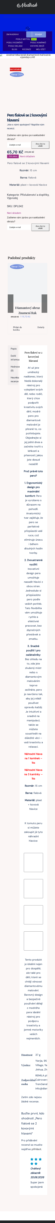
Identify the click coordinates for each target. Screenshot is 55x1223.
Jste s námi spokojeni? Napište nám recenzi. (25, 126)
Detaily (41, 327)
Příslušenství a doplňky (34, 194)
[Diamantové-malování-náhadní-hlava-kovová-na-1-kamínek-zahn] (33, 880)
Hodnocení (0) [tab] (14, 368)
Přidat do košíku (17, 328)
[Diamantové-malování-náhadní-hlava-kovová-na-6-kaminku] (33, 906)
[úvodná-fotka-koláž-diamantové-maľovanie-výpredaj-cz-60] (27, 55)
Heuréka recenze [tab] (14, 379)
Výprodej (12, 198)
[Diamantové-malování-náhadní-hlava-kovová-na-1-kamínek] (33, 854)
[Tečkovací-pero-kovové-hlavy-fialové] (27, 84)
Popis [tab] (13, 348)
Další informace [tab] (14, 357)
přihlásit (36, 1149)
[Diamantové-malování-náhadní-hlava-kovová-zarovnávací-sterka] (33, 933)
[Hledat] (40, 27)
